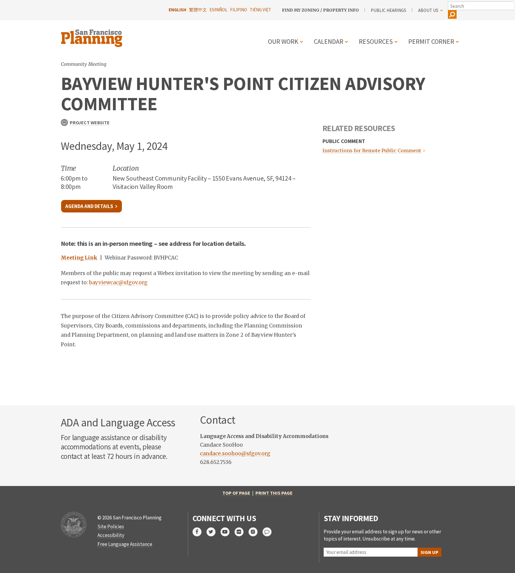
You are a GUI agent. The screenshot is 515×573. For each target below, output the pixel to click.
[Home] (92, 34)
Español (218, 10)
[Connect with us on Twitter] (214, 531)
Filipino (238, 10)
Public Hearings (388, 10)
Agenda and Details (89, 206)
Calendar (328, 41)
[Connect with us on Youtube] (228, 531)
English (177, 10)
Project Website (89, 122)
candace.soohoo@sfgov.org (235, 453)
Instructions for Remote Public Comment (371, 150)
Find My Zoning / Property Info (320, 10)
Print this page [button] (274, 493)
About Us (428, 10)
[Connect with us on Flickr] (242, 531)
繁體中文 (198, 10)
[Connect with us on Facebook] (200, 531)
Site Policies (110, 526)
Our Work (283, 41)
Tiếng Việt (260, 10)
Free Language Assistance (124, 544)
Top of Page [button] (236, 493)
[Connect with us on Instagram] (256, 531)
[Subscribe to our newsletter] (270, 531)
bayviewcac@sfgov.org (118, 282)
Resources (376, 41)
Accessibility (110, 535)
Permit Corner (431, 41)
